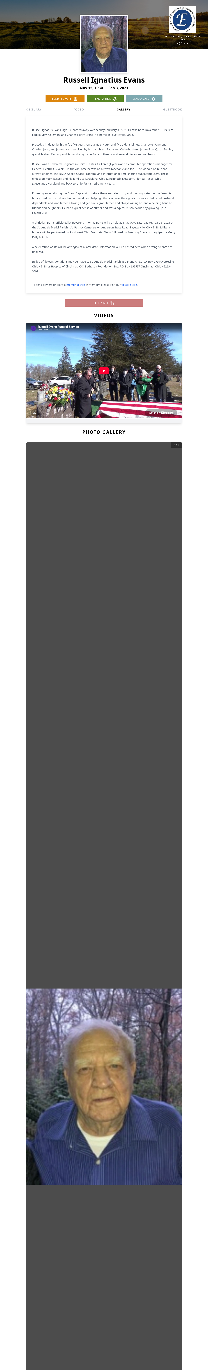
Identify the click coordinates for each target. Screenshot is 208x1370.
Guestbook (172, 109)
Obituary (34, 109)
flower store (129, 285)
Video (79, 109)
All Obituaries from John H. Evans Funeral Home (182, 37)
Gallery (123, 109)
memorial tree (75, 285)
